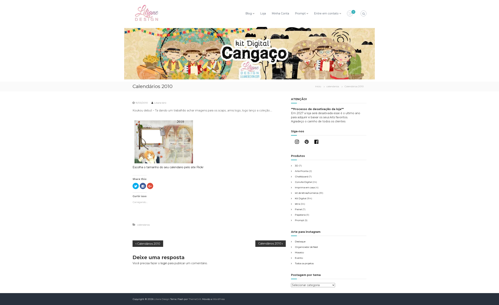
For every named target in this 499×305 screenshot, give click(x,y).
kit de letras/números (306, 192)
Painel (298, 209)
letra (297, 203)
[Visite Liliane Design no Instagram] (297, 142)
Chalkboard (301, 176)
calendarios (332, 86)
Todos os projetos (304, 263)
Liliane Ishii (160, 102)
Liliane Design (162, 299)
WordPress (219, 299)
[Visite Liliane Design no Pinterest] (307, 142)
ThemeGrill (194, 299)
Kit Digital (300, 198)
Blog (248, 13)
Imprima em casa (305, 187)
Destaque (300, 241)
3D (296, 165)
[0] (350, 13)
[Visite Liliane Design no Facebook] (316, 142)
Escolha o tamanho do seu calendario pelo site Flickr (168, 167)
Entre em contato (326, 13)
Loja (263, 13)
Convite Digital (303, 182)
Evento (299, 257)
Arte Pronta (301, 171)
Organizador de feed (306, 246)
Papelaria (300, 214)
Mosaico (299, 252)
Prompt (300, 13)
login (164, 263)
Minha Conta (280, 13)
